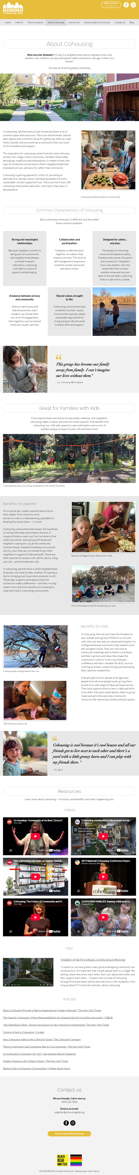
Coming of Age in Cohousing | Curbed (23, 1032)
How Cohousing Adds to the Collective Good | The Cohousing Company (42, 1039)
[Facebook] (126, 4)
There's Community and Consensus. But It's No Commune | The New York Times (46, 1046)
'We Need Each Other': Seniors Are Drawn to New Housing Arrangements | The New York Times (56, 1024)
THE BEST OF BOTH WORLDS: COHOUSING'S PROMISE (92, 959)
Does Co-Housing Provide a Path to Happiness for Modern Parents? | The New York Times (52, 1010)
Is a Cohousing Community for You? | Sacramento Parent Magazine (39, 1053)
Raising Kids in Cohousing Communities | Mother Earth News (36, 1068)
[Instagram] (133, 4)
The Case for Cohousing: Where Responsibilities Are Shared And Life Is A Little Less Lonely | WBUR (58, 1017)
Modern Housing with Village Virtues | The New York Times (35, 1061)
